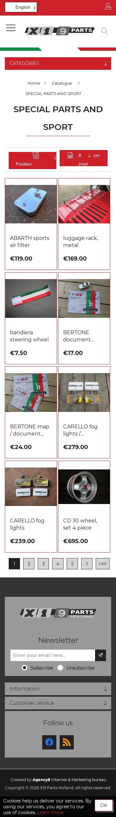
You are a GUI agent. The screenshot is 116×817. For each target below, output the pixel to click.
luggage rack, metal (80, 241)
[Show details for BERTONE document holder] (84, 298)
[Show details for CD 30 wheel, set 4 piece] (84, 487)
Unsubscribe (80, 668)
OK (103, 805)
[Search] (104, 32)
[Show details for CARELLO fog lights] (31, 487)
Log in (108, 8)
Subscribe (42, 668)
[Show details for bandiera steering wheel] (31, 298)
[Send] (100, 655)
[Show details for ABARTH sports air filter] (31, 204)
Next (86, 563)
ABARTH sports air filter (29, 241)
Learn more (50, 812)
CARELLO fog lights (27, 524)
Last (103, 563)
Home (34, 83)
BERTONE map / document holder (29, 430)
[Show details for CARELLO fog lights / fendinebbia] (84, 392)
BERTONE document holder (77, 336)
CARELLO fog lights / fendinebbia (80, 430)
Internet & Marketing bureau (69, 779)
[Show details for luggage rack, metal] (84, 204)
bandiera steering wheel (29, 336)
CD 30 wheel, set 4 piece (80, 524)
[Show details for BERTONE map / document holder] (31, 392)
